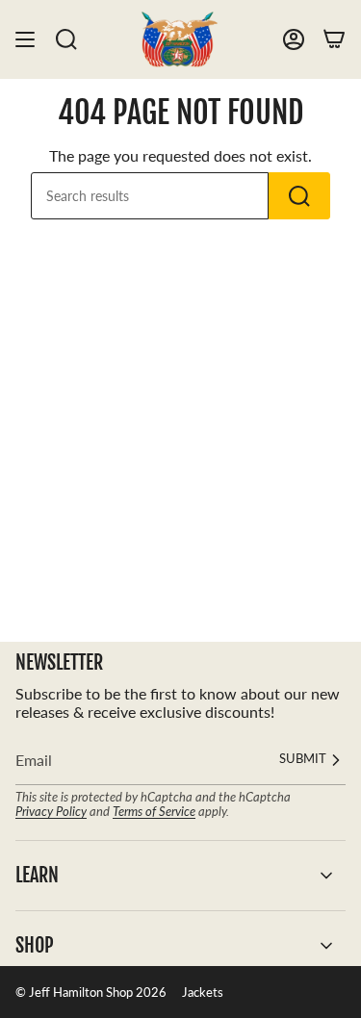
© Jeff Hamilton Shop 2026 (91, 992)
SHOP (34, 945)
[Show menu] (25, 39)
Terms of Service (154, 811)
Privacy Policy (51, 811)
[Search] (66, 39)
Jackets (202, 992)
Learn (37, 875)
